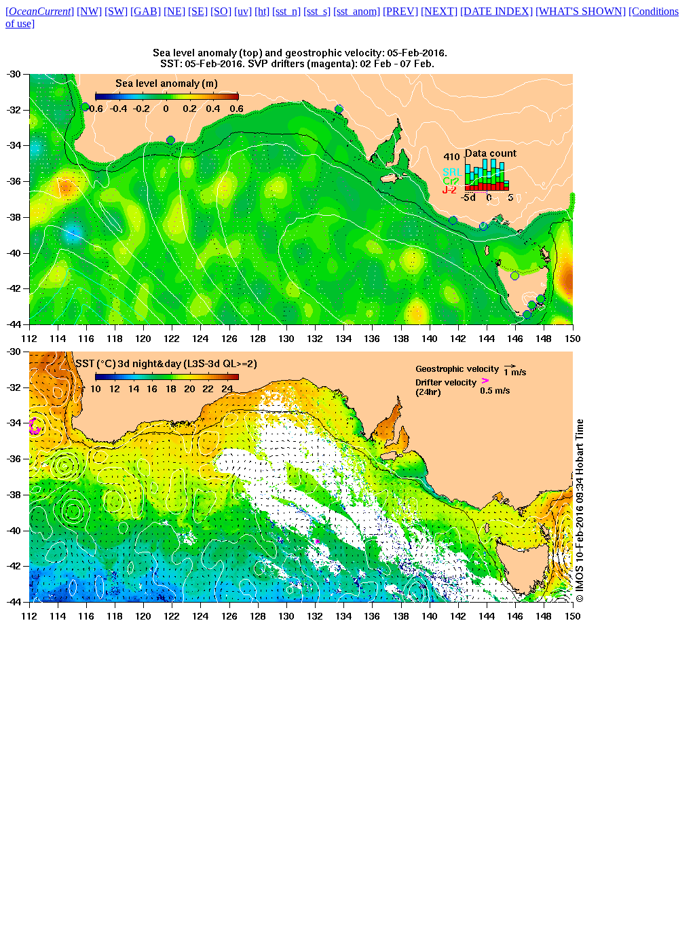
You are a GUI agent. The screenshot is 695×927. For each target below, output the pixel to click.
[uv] (243, 11)
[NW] (89, 11)
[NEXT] (439, 11)
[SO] (220, 11)
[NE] (174, 11)
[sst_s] (317, 11)
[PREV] (400, 11)
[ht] (262, 11)
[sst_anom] (356, 11)
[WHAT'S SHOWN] (581, 11)
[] (39, 11)
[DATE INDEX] (496, 11)
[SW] (116, 11)
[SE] (198, 11)
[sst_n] (286, 11)
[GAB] (145, 11)
